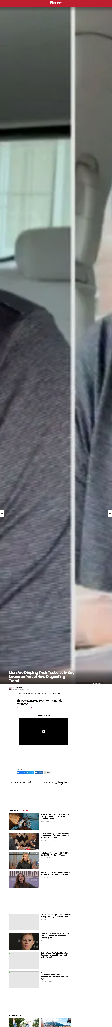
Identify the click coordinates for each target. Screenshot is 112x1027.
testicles (49, 693)
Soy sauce (44, 693)
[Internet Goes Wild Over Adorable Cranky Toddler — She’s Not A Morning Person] (24, 821)
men (32, 693)
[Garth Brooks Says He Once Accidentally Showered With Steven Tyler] (24, 979)
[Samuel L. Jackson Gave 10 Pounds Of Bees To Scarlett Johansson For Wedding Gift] (24, 941)
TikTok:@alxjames (97, 683)
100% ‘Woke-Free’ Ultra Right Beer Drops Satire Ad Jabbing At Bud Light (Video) (55, 955)
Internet (28, 693)
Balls (24, 693)
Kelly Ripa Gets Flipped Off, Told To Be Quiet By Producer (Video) (55, 854)
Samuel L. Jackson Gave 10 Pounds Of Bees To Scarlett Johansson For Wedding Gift (55, 936)
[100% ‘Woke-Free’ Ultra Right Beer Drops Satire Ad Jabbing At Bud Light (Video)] (24, 960)
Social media (37, 693)
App (20, 693)
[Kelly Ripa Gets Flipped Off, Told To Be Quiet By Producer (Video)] (24, 860)
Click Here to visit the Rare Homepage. (29, 708)
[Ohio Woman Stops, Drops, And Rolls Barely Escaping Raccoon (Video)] (24, 922)
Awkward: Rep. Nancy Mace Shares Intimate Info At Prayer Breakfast (55, 873)
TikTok (59, 693)
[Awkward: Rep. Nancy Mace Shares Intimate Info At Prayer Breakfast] (24, 879)
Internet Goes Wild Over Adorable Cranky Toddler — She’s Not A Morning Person (55, 816)
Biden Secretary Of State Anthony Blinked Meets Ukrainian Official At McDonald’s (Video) (55, 835)
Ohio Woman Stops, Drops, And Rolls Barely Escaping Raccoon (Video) (56, 915)
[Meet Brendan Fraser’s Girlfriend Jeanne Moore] (2, 513)
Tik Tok (54, 693)
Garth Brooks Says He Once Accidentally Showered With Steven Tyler (56, 976)
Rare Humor (23, 811)
